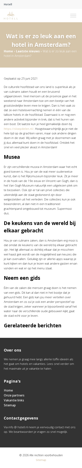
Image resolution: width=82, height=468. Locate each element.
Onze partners (14, 395)
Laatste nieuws (28, 51)
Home (8, 51)
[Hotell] (11, 15)
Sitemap (10, 405)
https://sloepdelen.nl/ (19, 129)
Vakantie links (14, 400)
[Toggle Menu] (73, 15)
